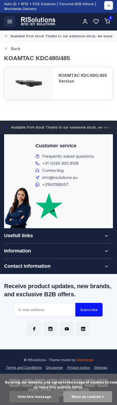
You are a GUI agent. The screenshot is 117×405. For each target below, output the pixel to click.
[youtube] (66, 329)
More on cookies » (88, 397)
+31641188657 (55, 184)
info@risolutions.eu (60, 177)
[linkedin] (83, 329)
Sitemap (100, 368)
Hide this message (34, 397)
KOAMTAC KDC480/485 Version (83, 78)
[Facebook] (34, 329)
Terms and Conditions (24, 368)
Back (15, 48)
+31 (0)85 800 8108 (60, 163)
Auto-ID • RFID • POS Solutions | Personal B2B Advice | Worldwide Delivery (50, 6)
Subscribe (89, 309)
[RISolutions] (38, 21)
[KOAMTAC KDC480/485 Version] (28, 83)
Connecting (53, 170)
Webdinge (85, 360)
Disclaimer (54, 368)
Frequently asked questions (68, 156)
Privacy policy (78, 368)
